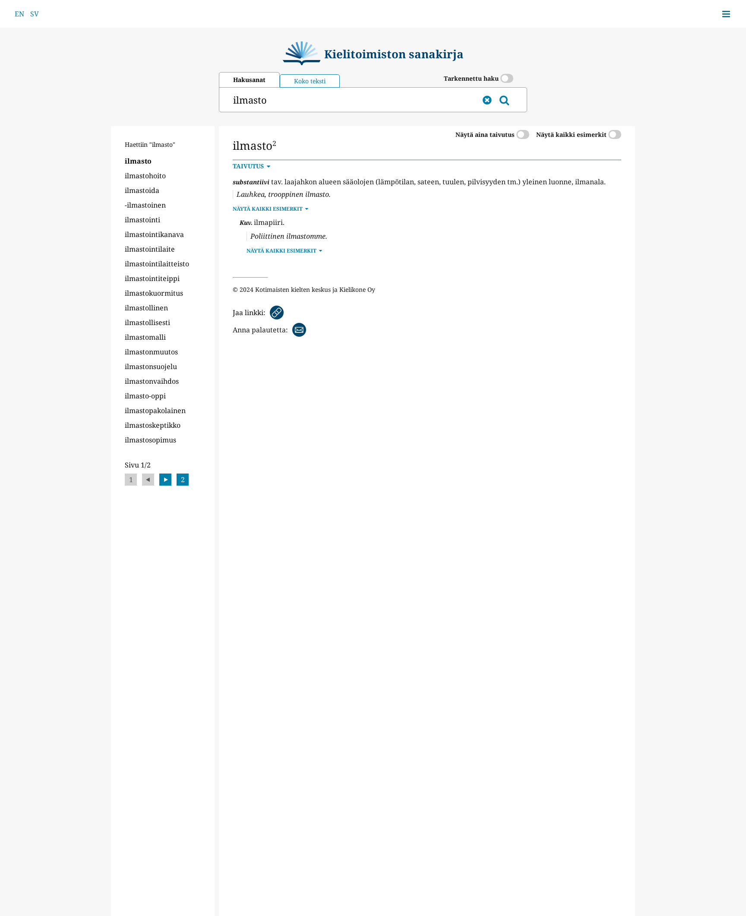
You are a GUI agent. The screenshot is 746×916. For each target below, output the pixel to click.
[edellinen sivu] (148, 480)
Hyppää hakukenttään (268, 300)
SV (34, 14)
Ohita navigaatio (151, 136)
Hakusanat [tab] (249, 80)
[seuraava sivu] (165, 480)
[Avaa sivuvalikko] (726, 14)
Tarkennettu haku (472, 78)
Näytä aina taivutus (485, 134)
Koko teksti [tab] (310, 81)
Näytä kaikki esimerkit (572, 134)
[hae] (504, 100)
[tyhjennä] (487, 100)
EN (19, 14)
